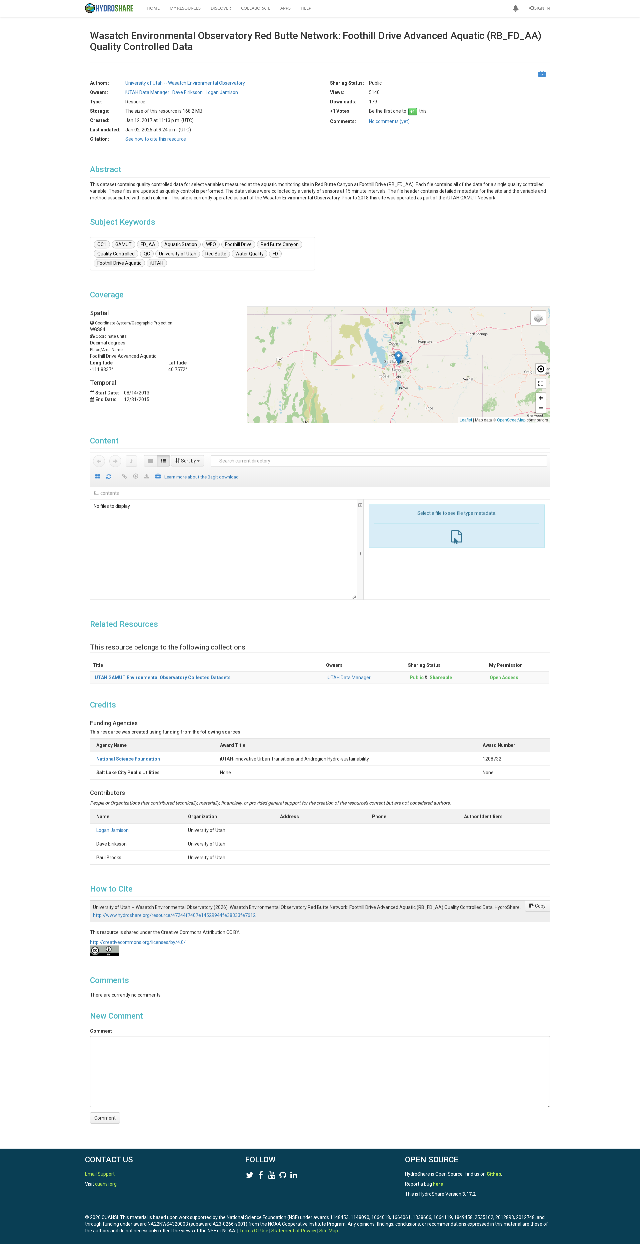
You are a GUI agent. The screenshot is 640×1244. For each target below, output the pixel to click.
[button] (515, 8)
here (438, 1184)
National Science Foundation (128, 759)
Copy (540, 906)
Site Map (328, 1230)
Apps (285, 8)
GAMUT (123, 244)
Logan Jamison (112, 830)
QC (147, 253)
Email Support (100, 1174)
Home (153, 8)
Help (306, 8)
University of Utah (177, 253)
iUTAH (156, 263)
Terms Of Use (253, 1230)
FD (275, 253)
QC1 (101, 244)
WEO (211, 244)
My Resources (185, 8)
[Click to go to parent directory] (131, 461)
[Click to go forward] (115, 461)
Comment (101, 1031)
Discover (221, 8)
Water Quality (249, 253)
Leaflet (466, 419)
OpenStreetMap (511, 419)
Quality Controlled (116, 253)
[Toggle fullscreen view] (541, 383)
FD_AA (148, 244)
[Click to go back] (99, 461)
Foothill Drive (238, 244)
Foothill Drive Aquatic (119, 263)
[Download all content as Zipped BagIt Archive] (158, 476)
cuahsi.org (106, 1184)
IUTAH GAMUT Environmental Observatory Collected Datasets (162, 677)
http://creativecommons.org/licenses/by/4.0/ (138, 942)
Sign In (541, 8)
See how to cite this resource (155, 139)
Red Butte (215, 253)
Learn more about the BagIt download (201, 476)
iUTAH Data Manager (349, 677)
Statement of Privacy (293, 1230)
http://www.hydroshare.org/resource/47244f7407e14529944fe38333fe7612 (174, 915)
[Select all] (98, 476)
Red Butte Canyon (280, 244)
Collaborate (255, 8)
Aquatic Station (180, 244)
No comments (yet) (389, 121)
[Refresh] (108, 476)
